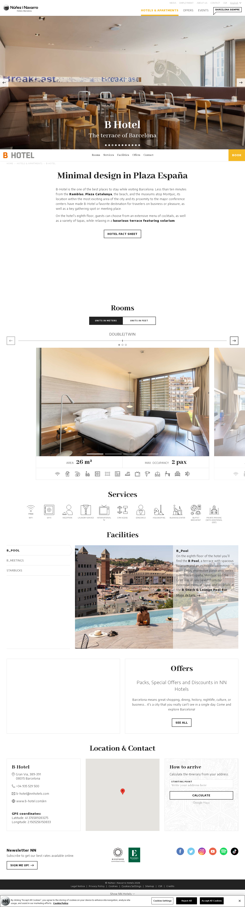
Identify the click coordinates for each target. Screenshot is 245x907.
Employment (187, 3)
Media (173, 3)
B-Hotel (51, 163)
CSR (225, 3)
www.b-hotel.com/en (31, 801)
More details (186, 595)
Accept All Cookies (212, 900)
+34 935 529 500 (27, 786)
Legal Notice (78, 886)
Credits (170, 886)
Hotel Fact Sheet (123, 234)
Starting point (181, 781)
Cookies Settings (131, 886)
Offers (188, 10)
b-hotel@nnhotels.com (32, 793)
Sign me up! (20, 865)
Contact (215, 3)
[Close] (239, 900)
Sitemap (149, 886)
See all (182, 722)
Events (203, 10)
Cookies (113, 886)
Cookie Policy (60, 903)
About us (202, 3)
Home (10, 163)
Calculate (201, 795)
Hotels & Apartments (159, 10)
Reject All (187, 900)
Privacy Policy (97, 886)
